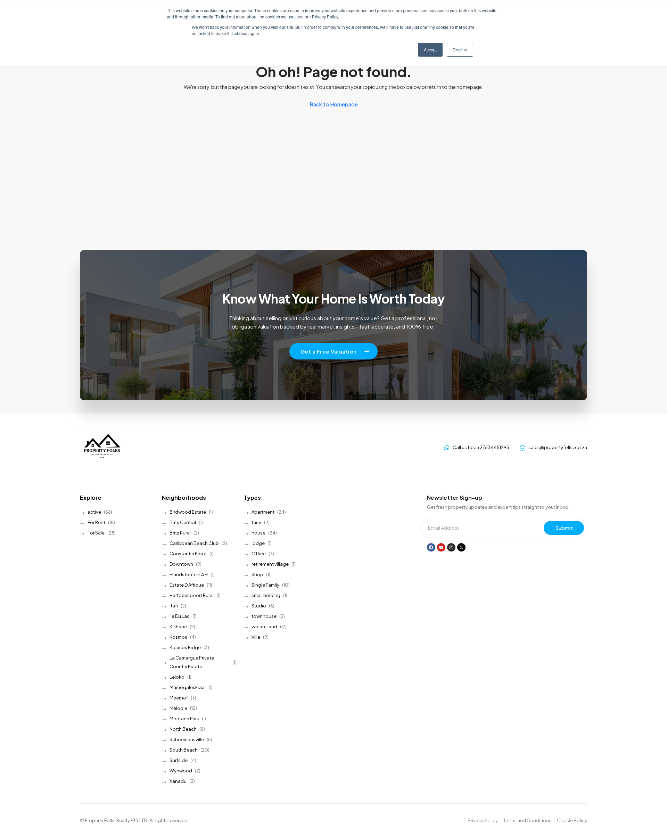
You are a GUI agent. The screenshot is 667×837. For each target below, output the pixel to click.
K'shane (178, 626)
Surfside (179, 760)
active (94, 512)
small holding (266, 595)
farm (256, 522)
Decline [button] (460, 49)
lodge (258, 543)
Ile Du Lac (180, 616)
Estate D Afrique (187, 585)
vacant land (264, 626)
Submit (564, 527)
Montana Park (184, 718)
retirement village (270, 564)
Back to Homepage (334, 104)
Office (259, 553)
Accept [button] (430, 49)
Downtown (181, 564)
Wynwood (181, 770)
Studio (259, 605)
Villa (256, 637)
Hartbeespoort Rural (192, 595)
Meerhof (179, 698)
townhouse (264, 616)
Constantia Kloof (188, 553)
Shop (257, 574)
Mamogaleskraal (188, 687)
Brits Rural (180, 533)
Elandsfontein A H (189, 574)
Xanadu (178, 781)
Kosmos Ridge (185, 647)
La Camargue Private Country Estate (192, 662)
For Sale (96, 533)
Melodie (178, 708)
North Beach (183, 729)
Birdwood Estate (188, 512)
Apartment (263, 512)
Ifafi (174, 605)
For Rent (96, 522)
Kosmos (178, 637)
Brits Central (183, 522)
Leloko (177, 677)
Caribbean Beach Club (194, 543)
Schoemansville (187, 739)
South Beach (184, 750)
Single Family (265, 585)
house (258, 533)
